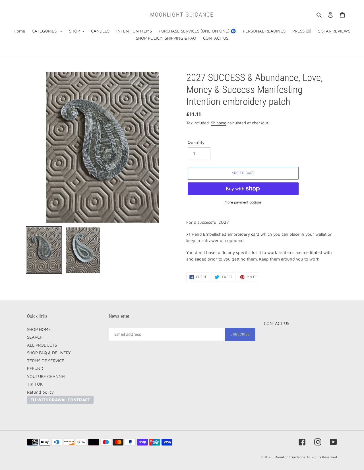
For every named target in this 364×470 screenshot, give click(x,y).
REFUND (35, 368)
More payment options (243, 202)
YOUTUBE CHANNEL (47, 376)
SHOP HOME (39, 329)
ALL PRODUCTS (42, 345)
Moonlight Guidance (182, 14)
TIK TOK (35, 384)
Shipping (218, 122)
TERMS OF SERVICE (45, 360)
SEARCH (35, 337)
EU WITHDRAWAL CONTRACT (60, 399)
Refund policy (40, 392)
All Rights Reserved (322, 457)
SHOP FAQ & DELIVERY (49, 352)
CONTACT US (276, 323)
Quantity (196, 142)
